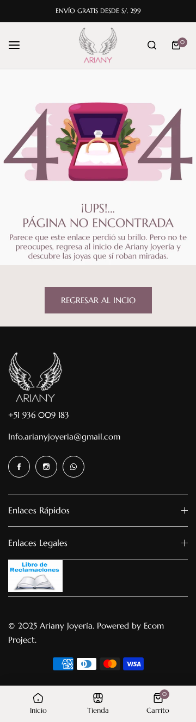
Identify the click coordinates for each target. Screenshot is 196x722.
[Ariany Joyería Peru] (98, 46)
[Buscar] (152, 45)
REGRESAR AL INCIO (98, 300)
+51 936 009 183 (38, 415)
